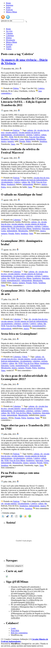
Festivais (9, 10)
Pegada (22, 141)
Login (13, 628)
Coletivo (41, 88)
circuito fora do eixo (41, 178)
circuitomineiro (19, 135)
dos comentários (19, 633)
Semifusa (43, 141)
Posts (15, 631)
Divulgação (10, 40)
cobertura (29, 226)
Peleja (28, 141)
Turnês (8, 47)
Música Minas (11, 12)
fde (2, 137)
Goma (21, 139)
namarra (10, 141)
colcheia (29, 135)
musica (3, 141)
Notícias (9, 44)
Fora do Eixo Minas (37, 137)
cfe (35, 130)
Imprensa (9, 5)
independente (30, 139)
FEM (11, 137)
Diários (9, 38)
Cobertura (10, 35)
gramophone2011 (13, 280)
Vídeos (9, 49)
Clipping (9, 33)
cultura (43, 135)
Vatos (13, 144)
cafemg (30, 130)
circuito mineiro (11, 132)
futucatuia (14, 139)
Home (8, 3)
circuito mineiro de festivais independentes (30, 180)
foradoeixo (5, 139)
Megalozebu (41, 139)
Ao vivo (9, 31)
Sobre (8, 7)
